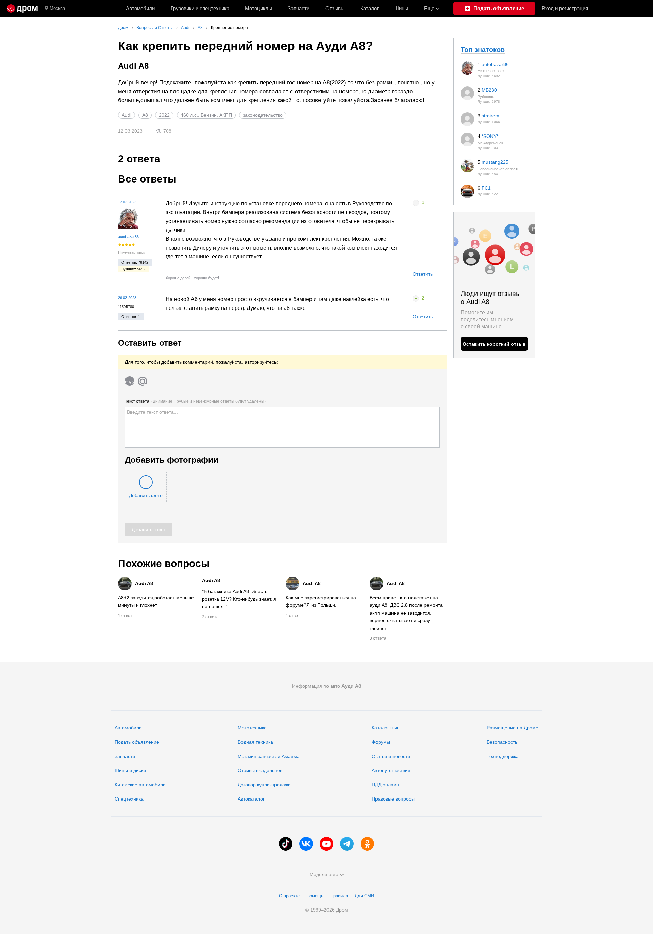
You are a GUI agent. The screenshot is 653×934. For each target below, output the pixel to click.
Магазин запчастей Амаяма (269, 756)
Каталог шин (386, 727)
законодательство (263, 115)
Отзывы (335, 8)
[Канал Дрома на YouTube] (326, 844)
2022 (164, 115)
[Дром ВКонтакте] (306, 844)
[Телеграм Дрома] (347, 844)
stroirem (490, 115)
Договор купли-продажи (264, 784)
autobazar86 (128, 237)
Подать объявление (137, 742)
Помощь (314, 895)
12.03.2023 (127, 202)
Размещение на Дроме (512, 727)
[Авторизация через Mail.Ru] (142, 381)
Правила (339, 895)
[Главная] (22, 8)
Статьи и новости (391, 756)
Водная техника (255, 742)
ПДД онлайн (385, 784)
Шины (401, 8)
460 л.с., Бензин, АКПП (206, 115)
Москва (57, 8)
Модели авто (323, 874)
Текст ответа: (195, 401)
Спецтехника (129, 799)
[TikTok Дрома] (285, 844)
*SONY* (490, 136)
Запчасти (298, 8)
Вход (565, 8)
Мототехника (252, 727)
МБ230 (489, 90)
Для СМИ (364, 895)
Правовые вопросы (393, 799)
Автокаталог (251, 799)
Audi (126, 115)
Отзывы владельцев (260, 770)
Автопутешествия (391, 770)
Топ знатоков (483, 49)
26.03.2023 (127, 298)
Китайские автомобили (140, 784)
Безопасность (502, 742)
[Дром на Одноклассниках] (367, 844)
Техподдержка (503, 756)
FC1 (486, 188)
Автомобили (140, 8)
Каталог (369, 8)
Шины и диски (130, 770)
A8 (145, 115)
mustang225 (495, 162)
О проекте (289, 895)
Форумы (381, 742)
